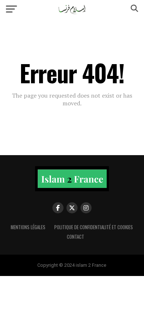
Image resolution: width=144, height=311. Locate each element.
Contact (75, 236)
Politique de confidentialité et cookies (93, 227)
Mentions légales (28, 227)
